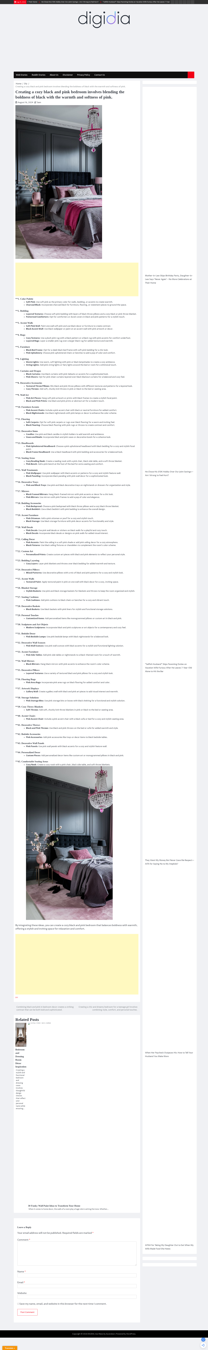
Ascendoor (110, 1334)
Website (22, 1293)
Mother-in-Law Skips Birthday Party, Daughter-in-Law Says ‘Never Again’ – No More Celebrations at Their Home (169, 279)
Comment (23, 1239)
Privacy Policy (83, 75)
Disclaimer (68, 75)
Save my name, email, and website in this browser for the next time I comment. (63, 1303)
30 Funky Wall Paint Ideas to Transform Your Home (54, 1206)
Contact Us (99, 75)
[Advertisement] (104, 51)
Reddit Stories (38, 75)
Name (21, 1271)
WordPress (130, 1334)
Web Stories (21, 75)
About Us (54, 75)
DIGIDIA (91, 1334)
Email (21, 1282)
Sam (39, 102)
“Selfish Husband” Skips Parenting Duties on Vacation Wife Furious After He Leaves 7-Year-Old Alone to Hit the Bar (118, 2)
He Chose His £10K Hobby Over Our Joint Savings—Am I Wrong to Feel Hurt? (42, 2)
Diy (16, 998)
